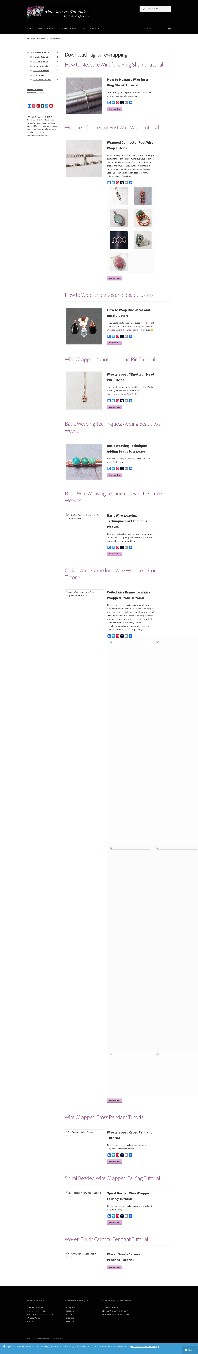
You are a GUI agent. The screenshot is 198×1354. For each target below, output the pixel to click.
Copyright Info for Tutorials (40, 1314)
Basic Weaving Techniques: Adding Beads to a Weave (113, 427)
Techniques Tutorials (42, 79)
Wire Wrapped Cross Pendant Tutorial (105, 1117)
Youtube (68, 1314)
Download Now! (114, 109)
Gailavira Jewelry (110, 1307)
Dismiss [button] (191, 1350)
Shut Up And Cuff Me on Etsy (115, 1310)
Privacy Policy (33, 1317)
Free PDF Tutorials (45, 28)
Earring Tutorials (40, 66)
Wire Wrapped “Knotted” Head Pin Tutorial (110, 359)
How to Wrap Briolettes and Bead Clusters (109, 294)
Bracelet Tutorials (41, 57)
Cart (84, 28)
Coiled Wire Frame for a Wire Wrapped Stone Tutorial (112, 574)
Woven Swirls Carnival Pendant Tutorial (106, 1239)
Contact (31, 1321)
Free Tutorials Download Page (145, 1346)
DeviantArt (70, 1321)
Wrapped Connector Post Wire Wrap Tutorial (112, 127)
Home (33, 38)
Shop (29, 28)
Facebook (69, 1310)
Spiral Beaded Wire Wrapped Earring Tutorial (112, 1178)
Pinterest (69, 1317)
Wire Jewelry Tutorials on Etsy (40, 135)
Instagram (70, 1307)
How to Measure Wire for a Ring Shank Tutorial (114, 64)
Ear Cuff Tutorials (40, 61)
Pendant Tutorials (41, 70)
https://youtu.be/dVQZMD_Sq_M (122, 394)
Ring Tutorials (39, 75)
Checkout (94, 28)
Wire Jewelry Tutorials (39, 52)
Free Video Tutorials (68, 28)
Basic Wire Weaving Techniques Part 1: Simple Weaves (113, 497)
